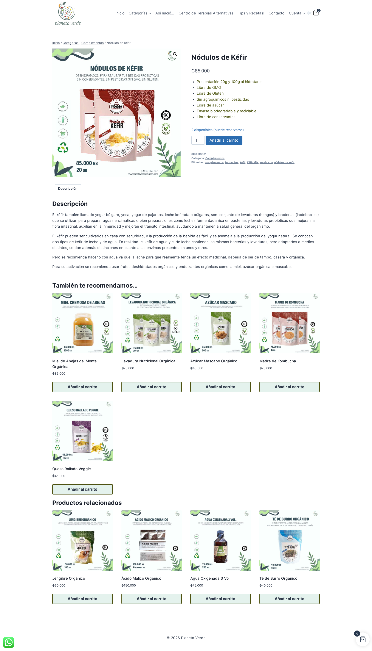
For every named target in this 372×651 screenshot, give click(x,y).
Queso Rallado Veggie (71, 469)
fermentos (231, 162)
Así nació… (164, 13)
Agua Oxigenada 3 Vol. (210, 578)
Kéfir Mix (252, 162)
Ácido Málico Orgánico (141, 578)
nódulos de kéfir (284, 162)
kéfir (242, 162)
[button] (175, 54)
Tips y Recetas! (251, 13)
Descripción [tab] (68, 188)
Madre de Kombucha (277, 361)
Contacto (276, 13)
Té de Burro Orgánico (278, 578)
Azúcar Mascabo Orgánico (213, 361)
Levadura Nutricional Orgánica (148, 361)
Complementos (215, 158)
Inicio (120, 13)
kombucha (266, 162)
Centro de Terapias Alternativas (206, 13)
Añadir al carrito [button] (82, 387)
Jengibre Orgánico (68, 578)
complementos (214, 162)
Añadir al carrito (224, 140)
